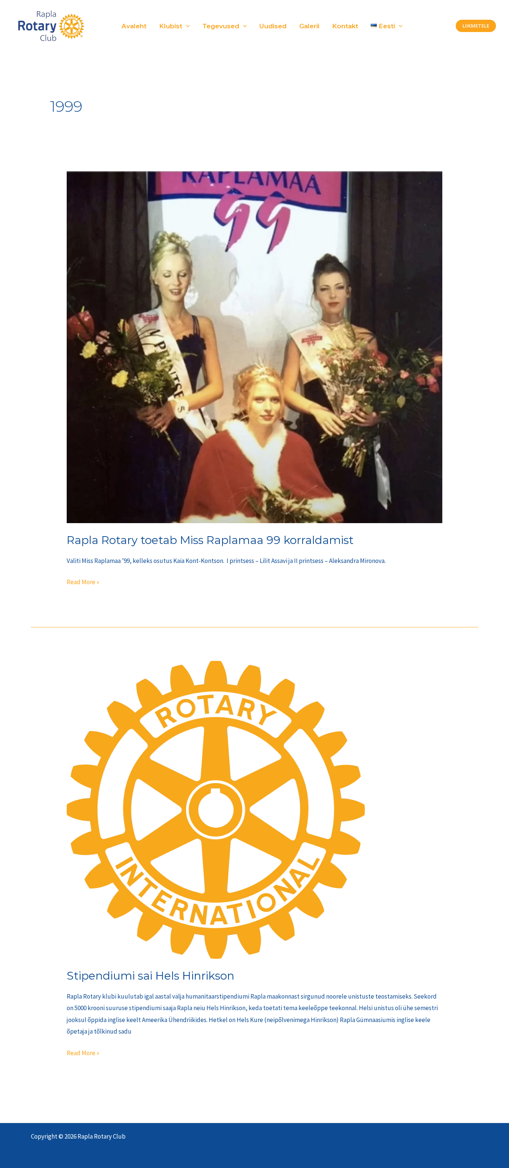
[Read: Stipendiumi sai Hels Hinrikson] (216, 809)
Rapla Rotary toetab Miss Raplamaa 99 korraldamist (210, 540)
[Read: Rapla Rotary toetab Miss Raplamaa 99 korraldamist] (254, 347)
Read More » (83, 581)
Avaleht (133, 26)
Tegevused (220, 26)
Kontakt (345, 26)
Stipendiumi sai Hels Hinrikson (150, 976)
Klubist (170, 26)
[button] (186, 26)
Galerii (309, 26)
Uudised (273, 26)
